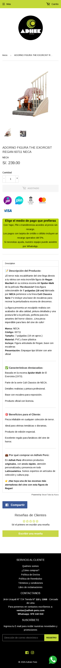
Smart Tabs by (48, 495)
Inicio (4, 55)
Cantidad (7, 172)
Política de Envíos (30, 574)
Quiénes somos (30, 566)
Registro (51, 638)
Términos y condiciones (30, 583)
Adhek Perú (31, 662)
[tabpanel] (30, 379)
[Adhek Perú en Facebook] (27, 653)
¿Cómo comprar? (30, 570)
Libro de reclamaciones (30, 587)
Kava (56, 495)
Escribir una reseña (31, 533)
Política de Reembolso (30, 578)
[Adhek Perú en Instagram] (32, 653)
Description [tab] (10, 263)
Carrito (55, 4)
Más (9, 4)
